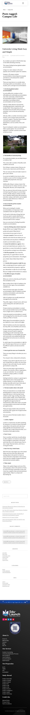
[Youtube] (6, 619)
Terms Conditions (7, 704)
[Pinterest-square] (13, 619)
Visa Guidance (6, 655)
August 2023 (5, 557)
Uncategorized (6, 572)
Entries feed (5, 583)
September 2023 (6, 555)
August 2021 (5, 560)
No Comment (21, 55)
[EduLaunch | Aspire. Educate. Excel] (8, 3)
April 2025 (4, 554)
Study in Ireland (6, 682)
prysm (4, 531)
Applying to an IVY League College (10, 517)
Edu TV (4, 645)
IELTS (3, 667)
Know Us (4, 639)
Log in (3, 581)
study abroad (6, 571)
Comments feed (6, 584)
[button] (3, 601)
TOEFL (4, 669)
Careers (4, 642)
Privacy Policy (6, 702)
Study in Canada (6, 680)
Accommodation (6, 659)
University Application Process (10, 654)
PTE (3, 670)
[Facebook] (11, 619)
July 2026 (4, 553)
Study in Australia (7, 678)
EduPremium (5, 660)
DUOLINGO (5, 672)
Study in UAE (5, 685)
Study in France (6, 689)
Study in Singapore (7, 690)
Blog (3, 57)
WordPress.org (5, 586)
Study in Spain (6, 692)
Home (4, 9)
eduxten (14, 55)
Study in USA (5, 687)
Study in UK (5, 684)
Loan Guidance (6, 657)
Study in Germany (7, 694)
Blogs (3, 644)
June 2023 (4, 558)
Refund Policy (6, 700)
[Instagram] (3, 619)
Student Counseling (7, 652)
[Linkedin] (8, 619)
